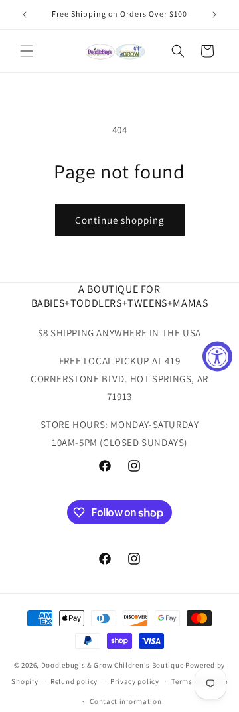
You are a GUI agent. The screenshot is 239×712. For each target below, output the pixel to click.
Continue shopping (120, 220)
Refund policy (74, 681)
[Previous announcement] (24, 14)
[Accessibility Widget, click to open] (217, 356)
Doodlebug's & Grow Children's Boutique (112, 665)
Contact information (125, 701)
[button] (26, 51)
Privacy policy (134, 681)
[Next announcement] (214, 14)
